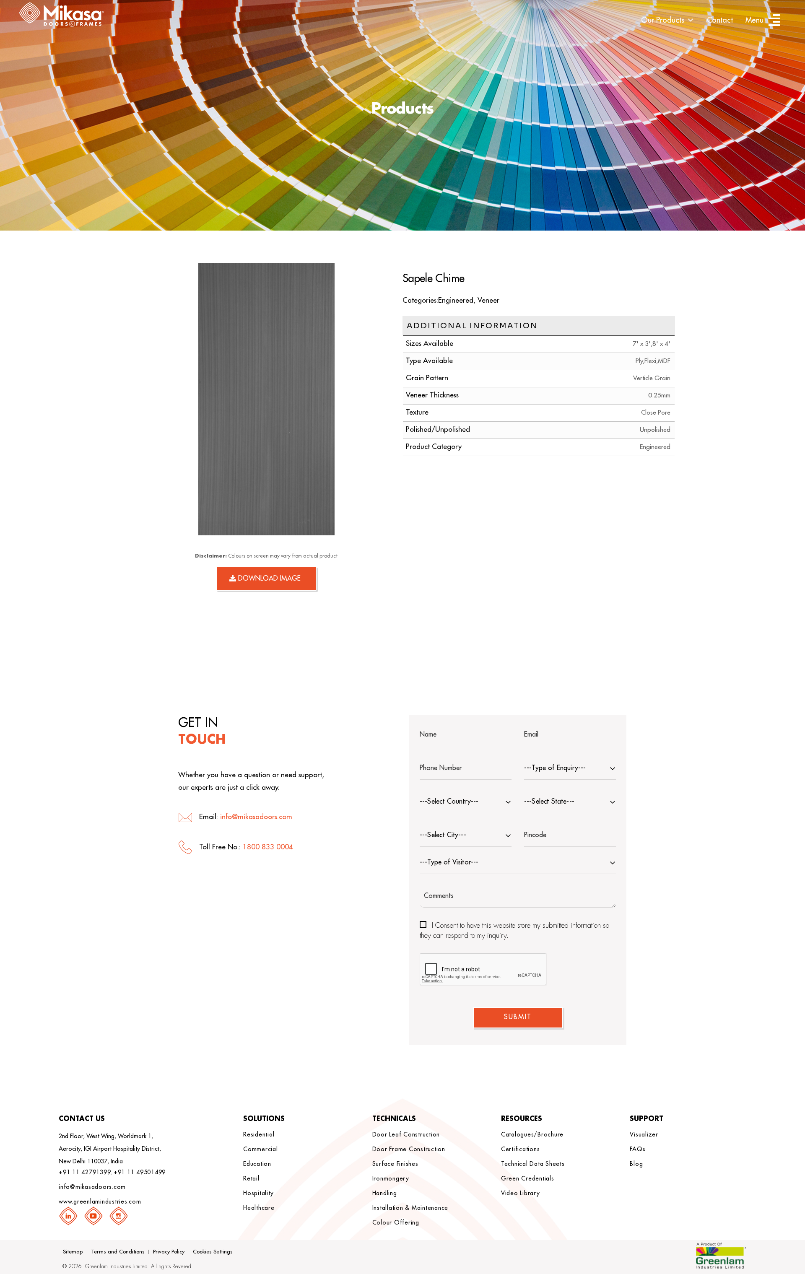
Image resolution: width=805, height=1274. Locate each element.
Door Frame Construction (408, 1149)
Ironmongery (390, 1178)
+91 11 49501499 (140, 1172)
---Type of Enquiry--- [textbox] (555, 768)
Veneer (488, 300)
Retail (251, 1178)
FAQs (637, 1149)
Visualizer (644, 1134)
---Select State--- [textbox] (549, 801)
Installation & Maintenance (410, 1208)
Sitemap (73, 1251)
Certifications (520, 1149)
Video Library (520, 1193)
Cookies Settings (213, 1251)
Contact (720, 20)
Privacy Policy (168, 1251)
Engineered (455, 300)
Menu (754, 20)
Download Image (268, 578)
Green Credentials (527, 1178)
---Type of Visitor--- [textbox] (449, 862)
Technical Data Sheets (533, 1164)
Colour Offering (395, 1222)
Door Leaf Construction (406, 1134)
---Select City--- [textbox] (443, 835)
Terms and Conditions (118, 1251)
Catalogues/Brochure (532, 1134)
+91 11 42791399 (85, 1172)
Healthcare (259, 1208)
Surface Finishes (395, 1164)
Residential (258, 1134)
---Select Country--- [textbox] (449, 801)
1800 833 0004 (268, 847)
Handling (384, 1193)
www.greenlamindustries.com (100, 1201)
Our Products (662, 20)
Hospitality (258, 1193)
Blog (636, 1164)
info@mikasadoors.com (256, 816)
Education (257, 1164)
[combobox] (570, 769)
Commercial (260, 1149)
